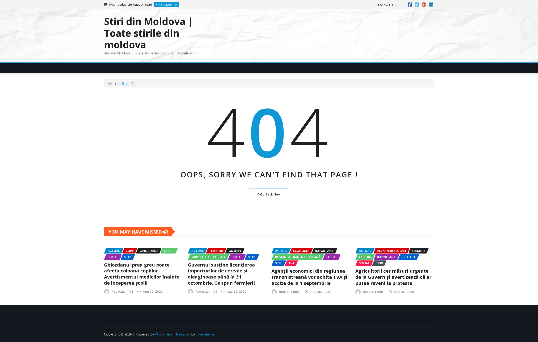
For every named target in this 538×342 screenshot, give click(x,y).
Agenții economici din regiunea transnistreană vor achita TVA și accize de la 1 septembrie (309, 277)
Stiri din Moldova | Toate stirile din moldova (148, 33)
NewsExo (183, 334)
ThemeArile (205, 334)
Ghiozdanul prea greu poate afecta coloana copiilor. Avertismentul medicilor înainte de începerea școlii (141, 273)
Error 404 (128, 83)
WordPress (163, 334)
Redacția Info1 (122, 291)
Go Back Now (270, 194)
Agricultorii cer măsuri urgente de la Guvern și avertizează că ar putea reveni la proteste (393, 277)
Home (111, 83)
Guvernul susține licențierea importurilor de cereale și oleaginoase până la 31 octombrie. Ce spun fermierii (221, 273)
